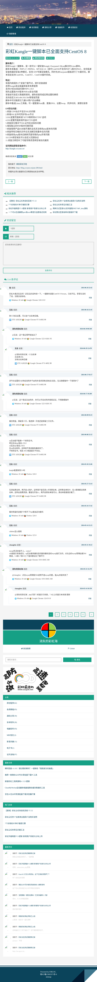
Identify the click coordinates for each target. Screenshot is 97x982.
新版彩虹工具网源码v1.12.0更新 (17, 781)
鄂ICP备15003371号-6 (48, 974)
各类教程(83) (12, 709)
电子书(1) (10, 748)
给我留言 (74, 27)
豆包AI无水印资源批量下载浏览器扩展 (20, 794)
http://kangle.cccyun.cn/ (15, 149)
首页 (10, 27)
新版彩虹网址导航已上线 (27, 916)
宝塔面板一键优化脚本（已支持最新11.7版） (33, 895)
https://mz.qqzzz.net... (19, 951)
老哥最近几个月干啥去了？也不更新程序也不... (28, 930)
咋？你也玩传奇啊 (19, 878)
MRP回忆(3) (11, 735)
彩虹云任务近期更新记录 (27, 853)
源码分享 (48, 27)
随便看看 (12, 34)
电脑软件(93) (12, 729)
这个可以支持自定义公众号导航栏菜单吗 (26, 888)
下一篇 (86, 181)
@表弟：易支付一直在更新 (22, 920)
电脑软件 (61, 27)
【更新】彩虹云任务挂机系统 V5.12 (23, 201)
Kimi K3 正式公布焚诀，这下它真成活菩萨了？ (34, 874)
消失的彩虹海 (39, 58)
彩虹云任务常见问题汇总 (62, 205)
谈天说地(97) (12, 754)
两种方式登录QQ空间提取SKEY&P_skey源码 (70, 208)
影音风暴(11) (12, 742)
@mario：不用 (17, 941)
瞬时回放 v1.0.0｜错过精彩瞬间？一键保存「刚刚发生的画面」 (29, 768)
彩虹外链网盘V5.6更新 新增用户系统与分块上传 (27, 208)
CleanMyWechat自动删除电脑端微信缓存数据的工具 (25, 788)
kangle (20, 156)
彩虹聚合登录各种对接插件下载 (65, 212)
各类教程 (35, 27)
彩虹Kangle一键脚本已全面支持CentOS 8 (46, 51)
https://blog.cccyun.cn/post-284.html (29, 168)
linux (25, 156)
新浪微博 (26, 649)
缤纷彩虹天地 (21, 164)
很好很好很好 (17, 909)
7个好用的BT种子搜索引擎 (19, 205)
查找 (78, 660)
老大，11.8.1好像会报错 (20, 899)
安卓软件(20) (12, 722)
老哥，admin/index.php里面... (22, 867)
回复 (90, 298)
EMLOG (52, 972)
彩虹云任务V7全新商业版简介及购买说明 (69, 201)
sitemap (48, 977)
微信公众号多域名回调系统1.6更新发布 (32, 885)
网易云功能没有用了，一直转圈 (23, 857)
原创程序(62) (12, 703)
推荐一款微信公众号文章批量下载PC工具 (21, 775)
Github (72, 649)
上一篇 (10, 181)
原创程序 (22, 27)
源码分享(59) (12, 716)
